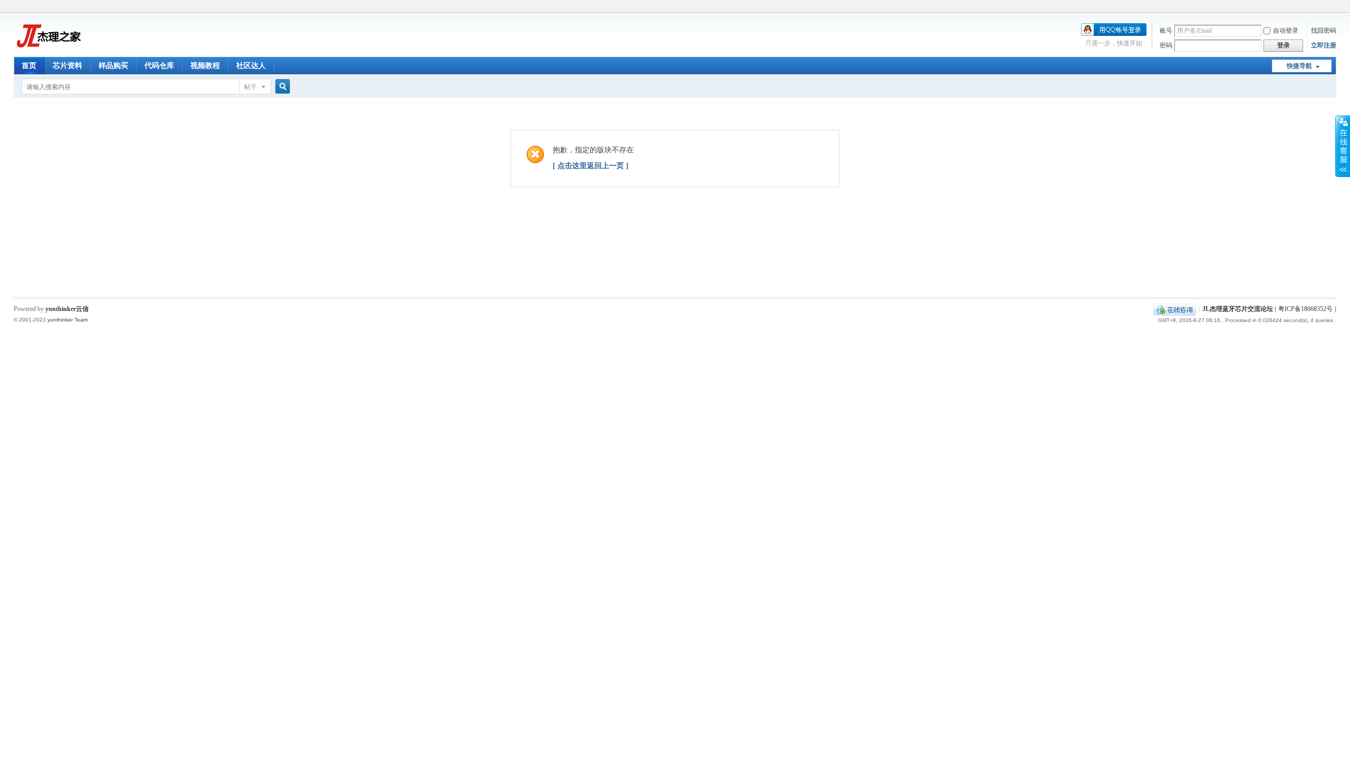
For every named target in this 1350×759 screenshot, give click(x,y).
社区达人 (251, 66)
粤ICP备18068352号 (1305, 309)
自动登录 (1285, 30)
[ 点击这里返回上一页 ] (591, 166)
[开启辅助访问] (1333, 7)
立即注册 (1323, 45)
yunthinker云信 (67, 309)
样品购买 (113, 66)
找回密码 (1323, 30)
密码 (1166, 45)
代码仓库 (159, 66)
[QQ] (1174, 309)
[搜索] (281, 87)
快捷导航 (1299, 66)
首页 (29, 66)
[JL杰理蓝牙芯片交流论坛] (48, 50)
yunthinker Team (67, 320)
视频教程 (205, 66)
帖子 (250, 87)
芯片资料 (67, 66)
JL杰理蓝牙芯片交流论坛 (1237, 309)
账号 (1166, 30)
